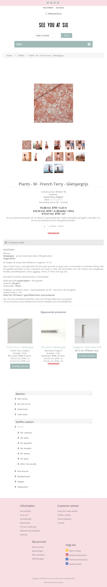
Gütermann (22, 409)
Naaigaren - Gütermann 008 (87, 347)
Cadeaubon (22, 487)
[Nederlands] (51, 3)
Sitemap (23, 534)
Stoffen (20, 427)
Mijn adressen (38, 554)
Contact (61, 523)
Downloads (25, 523)
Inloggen (60, 8)
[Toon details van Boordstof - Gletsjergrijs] (53, 331)
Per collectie (26, 433)
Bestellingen (37, 551)
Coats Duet (22, 414)
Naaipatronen (23, 476)
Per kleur (24, 459)
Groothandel (25, 519)
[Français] (55, 3)
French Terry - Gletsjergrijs (20, 347)
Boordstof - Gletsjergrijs (53, 347)
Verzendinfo (25, 511)
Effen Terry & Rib (28, 464)
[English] (48, 3)
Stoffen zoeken (64, 515)
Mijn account (38, 547)
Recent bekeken (65, 519)
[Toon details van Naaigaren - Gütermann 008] (87, 331)
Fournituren (23, 471)
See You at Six (56, 199)
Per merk (24, 438)
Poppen (20, 482)
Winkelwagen (38, 558)
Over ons (24, 515)
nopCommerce (58, 582)
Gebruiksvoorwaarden (30, 530)
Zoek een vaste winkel (67, 511)
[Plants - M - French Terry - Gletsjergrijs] (26, 145)
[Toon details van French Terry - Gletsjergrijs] (20, 331)
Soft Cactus (22, 399)
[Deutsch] (58, 3)
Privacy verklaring (28, 526)
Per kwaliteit (26, 443)
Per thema (25, 453)
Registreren (48, 8)
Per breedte (25, 448)
